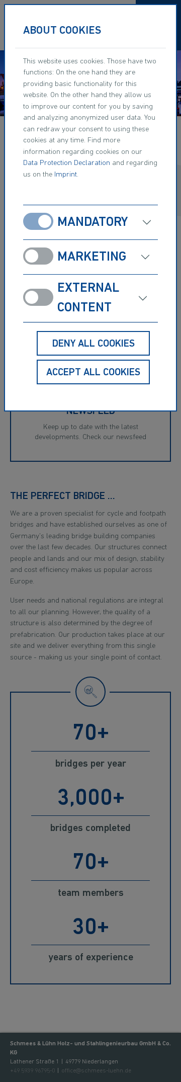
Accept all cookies (93, 373)
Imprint (65, 175)
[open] (147, 222)
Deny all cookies (93, 344)
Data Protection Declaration (66, 163)
